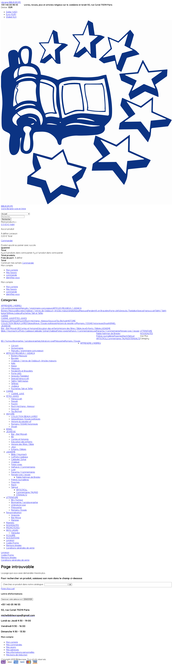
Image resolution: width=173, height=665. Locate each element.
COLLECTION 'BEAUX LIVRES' (24, 416)
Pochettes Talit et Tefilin (22, 388)
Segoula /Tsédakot (20, 376)
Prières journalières (20, 479)
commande (11, 275)
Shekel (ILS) (11, 17)
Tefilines (14, 383)
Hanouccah (16, 398)
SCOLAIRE (10, 535)
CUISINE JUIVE (17, 393)
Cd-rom (14, 345)
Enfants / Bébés (18, 449)
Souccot (15, 409)
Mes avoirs (11, 647)
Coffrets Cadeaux (19, 457)
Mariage (15, 520)
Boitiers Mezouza (19, 355)
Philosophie (16, 507)
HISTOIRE (10, 414)
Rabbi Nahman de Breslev (28, 477)
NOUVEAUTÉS (12, 525)
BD (12, 436)
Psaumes (15, 482)
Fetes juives (16, 464)
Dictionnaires (17, 348)
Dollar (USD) (11, 12)
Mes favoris (11, 272)
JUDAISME (10, 452)
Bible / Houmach (19, 454)
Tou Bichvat (16, 411)
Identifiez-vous (13, 277)
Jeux (13, 446)
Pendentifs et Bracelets (22, 371)
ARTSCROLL (21, 489)
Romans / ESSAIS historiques (24, 424)
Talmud (14, 487)
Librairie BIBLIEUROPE (11, 2)
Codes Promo (12, 543)
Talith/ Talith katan (19, 381)
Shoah (14, 426)
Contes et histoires (20, 439)
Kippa (14, 366)
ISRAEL (9, 429)
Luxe (13, 469)
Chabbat (15, 462)
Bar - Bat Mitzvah (19, 434)
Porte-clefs (16, 373)
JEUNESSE (11, 431)
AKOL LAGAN (12, 530)
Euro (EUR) (11, 14)
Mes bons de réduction (16, 654)
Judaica (15, 386)
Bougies (15, 358)
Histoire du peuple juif (21, 421)
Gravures (15, 515)
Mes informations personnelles (20, 652)
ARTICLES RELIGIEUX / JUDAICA (20, 353)
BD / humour (17, 500)
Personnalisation (14, 512)
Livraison (10, 540)
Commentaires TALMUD (27, 492)
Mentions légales (14, 545)
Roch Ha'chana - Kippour (23, 406)
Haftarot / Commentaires (23, 467)
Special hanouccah (20, 378)
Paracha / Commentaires (23, 472)
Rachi (13, 484)
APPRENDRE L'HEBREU (90, 343)
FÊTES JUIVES (12, 396)
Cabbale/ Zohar (18, 459)
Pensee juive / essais (20, 474)
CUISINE (9, 391)
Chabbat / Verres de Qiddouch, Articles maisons (33, 360)
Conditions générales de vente (20, 548)
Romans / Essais (19, 510)
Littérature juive (18, 505)
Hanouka (15, 532)
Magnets (10, 522)
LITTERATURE (12, 497)
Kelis (13, 363)
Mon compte (12, 270)
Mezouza (15, 368)
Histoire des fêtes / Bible (22, 444)
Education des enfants (21, 441)
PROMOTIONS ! (13, 527)
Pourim (14, 403)
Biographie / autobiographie (24, 502)
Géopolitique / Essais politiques (25, 419)
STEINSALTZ (21, 495)
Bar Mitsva (16, 517)
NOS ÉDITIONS (12, 538)
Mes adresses (12, 649)
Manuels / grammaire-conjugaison (27, 350)
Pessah (14, 401)
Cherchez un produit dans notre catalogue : (23, 584)
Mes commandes (14, 644)
